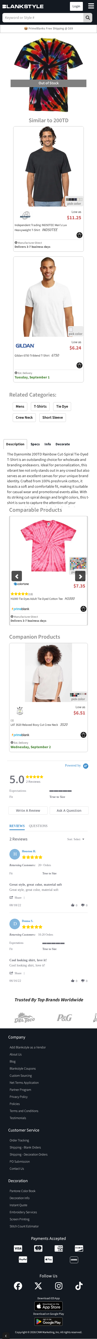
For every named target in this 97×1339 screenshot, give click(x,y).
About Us (16, 1054)
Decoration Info (19, 1198)
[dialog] (6, 1335)
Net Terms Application (24, 1082)
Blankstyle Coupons (23, 1068)
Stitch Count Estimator (24, 1226)
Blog (13, 1061)
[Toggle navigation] (91, 6)
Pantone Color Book (23, 1191)
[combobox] (76, 839)
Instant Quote (18, 1205)
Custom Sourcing (21, 1075)
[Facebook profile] (18, 1288)
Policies (15, 1104)
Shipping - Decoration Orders (29, 1154)
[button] (49, 6)
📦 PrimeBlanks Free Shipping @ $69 (48, 28)
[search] (87, 17)
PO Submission (20, 1161)
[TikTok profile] (79, 1288)
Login (76, 6)
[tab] (27, 810)
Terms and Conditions (24, 1111)
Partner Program (20, 1089)
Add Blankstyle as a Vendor (28, 1047)
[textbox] (86, 841)
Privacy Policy (19, 1097)
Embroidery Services (23, 1212)
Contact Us (17, 1168)
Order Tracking (19, 1140)
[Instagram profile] (59, 1288)
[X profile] (38, 1288)
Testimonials (18, 1118)
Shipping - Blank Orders (25, 1147)
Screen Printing (19, 1219)
